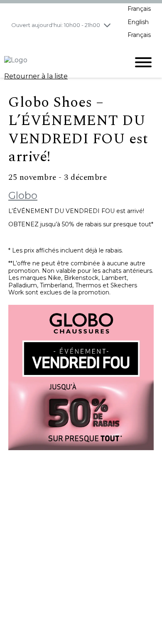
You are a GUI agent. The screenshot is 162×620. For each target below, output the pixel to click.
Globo (22, 195)
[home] (60, 62)
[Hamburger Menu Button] (143, 62)
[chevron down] (107, 25)
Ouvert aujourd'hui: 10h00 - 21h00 (55, 25)
